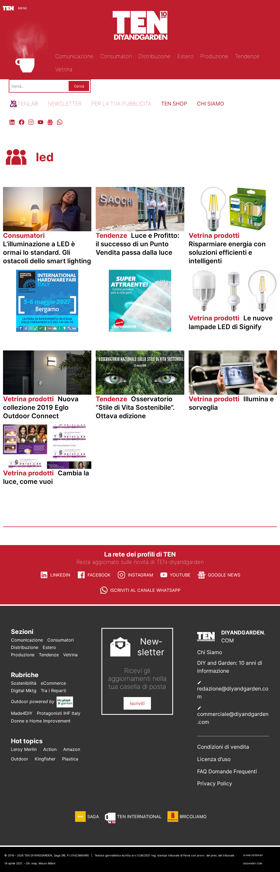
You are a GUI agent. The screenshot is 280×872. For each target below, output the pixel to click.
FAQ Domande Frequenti (227, 771)
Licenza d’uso (214, 759)
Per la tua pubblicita (121, 103)
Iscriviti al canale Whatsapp (145, 590)
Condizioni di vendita (223, 747)
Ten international (139, 816)
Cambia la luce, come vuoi (46, 477)
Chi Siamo (209, 652)
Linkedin (60, 575)
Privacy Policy (214, 783)
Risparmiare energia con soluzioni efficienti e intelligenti (227, 248)
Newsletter (64, 103)
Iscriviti (137, 703)
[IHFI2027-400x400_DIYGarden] (47, 330)
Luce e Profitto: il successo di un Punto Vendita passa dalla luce (137, 244)
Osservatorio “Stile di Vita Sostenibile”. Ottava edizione (135, 407)
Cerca (79, 86)
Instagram (140, 575)
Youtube (180, 575)
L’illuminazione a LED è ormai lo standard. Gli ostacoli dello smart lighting (47, 248)
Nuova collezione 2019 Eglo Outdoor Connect (40, 407)
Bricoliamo (193, 816)
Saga (93, 816)
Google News (224, 575)
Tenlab (28, 103)
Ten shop (174, 103)
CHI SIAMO (210, 103)
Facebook (99, 575)
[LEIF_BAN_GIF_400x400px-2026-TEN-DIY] (140, 330)
